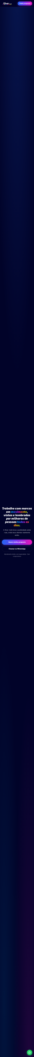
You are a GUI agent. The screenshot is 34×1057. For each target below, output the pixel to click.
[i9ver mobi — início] (7, 3)
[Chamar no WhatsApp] (29, 1052)
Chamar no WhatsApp (17, 549)
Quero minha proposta (17, 542)
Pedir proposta (24, 3)
